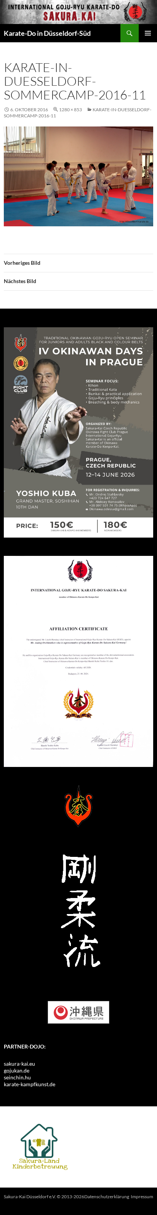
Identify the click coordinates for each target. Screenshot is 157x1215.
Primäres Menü (148, 33)
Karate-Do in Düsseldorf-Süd (47, 33)
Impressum (142, 1196)
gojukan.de (16, 1070)
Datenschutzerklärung (106, 1196)
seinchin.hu (17, 1077)
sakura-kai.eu (19, 1063)
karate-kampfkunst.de (29, 1084)
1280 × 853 (70, 109)
